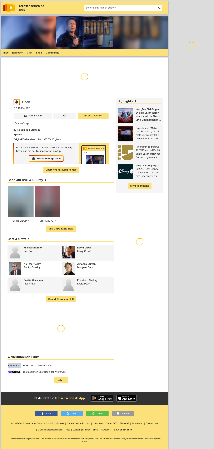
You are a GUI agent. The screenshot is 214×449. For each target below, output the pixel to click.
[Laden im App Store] (126, 398)
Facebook (106, 429)
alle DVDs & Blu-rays (61, 228)
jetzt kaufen (95, 115)
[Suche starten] (159, 8)
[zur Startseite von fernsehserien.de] (9, 8)
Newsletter (98, 423)
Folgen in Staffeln (27, 129)
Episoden (17, 52)
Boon (22, 10)
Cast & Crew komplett (61, 299)
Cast (29, 52)
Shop (39, 52)
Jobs (67, 429)
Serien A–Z (111, 423)
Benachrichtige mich (48, 158)
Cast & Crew (17, 239)
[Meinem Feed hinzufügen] (16, 102)
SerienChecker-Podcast (78, 423)
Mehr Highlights (139, 185)
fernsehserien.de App (70, 398)
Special (18, 134)
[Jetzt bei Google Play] (102, 398)
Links (95, 429)
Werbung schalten (81, 429)
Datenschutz (152, 423)
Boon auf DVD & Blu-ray (25, 180)
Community (52, 52)
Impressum (137, 423)
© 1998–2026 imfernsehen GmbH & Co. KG (32, 423)
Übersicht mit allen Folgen (61, 169)
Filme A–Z (124, 423)
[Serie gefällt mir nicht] (64, 116)
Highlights (125, 101)
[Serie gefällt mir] (33, 116)
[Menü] (165, 8)
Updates (60, 423)
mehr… (61, 380)
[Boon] (94, 153)
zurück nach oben (123, 429)
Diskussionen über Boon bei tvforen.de (44, 371)
